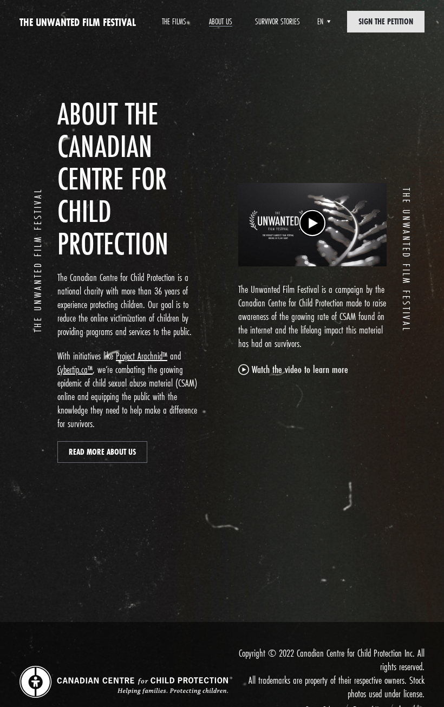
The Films (174, 21)
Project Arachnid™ (141, 356)
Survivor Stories (277, 21)
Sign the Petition (385, 21)
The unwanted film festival (77, 22)
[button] (312, 224)
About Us (220, 21)
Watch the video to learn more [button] (300, 369)
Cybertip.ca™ (75, 369)
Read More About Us (102, 451)
